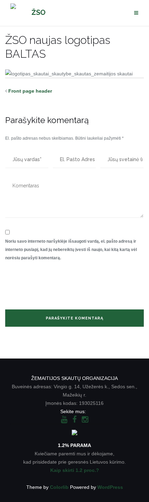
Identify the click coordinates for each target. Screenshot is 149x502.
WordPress (110, 487)
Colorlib (59, 487)
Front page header (30, 91)
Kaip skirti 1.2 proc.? (74, 470)
